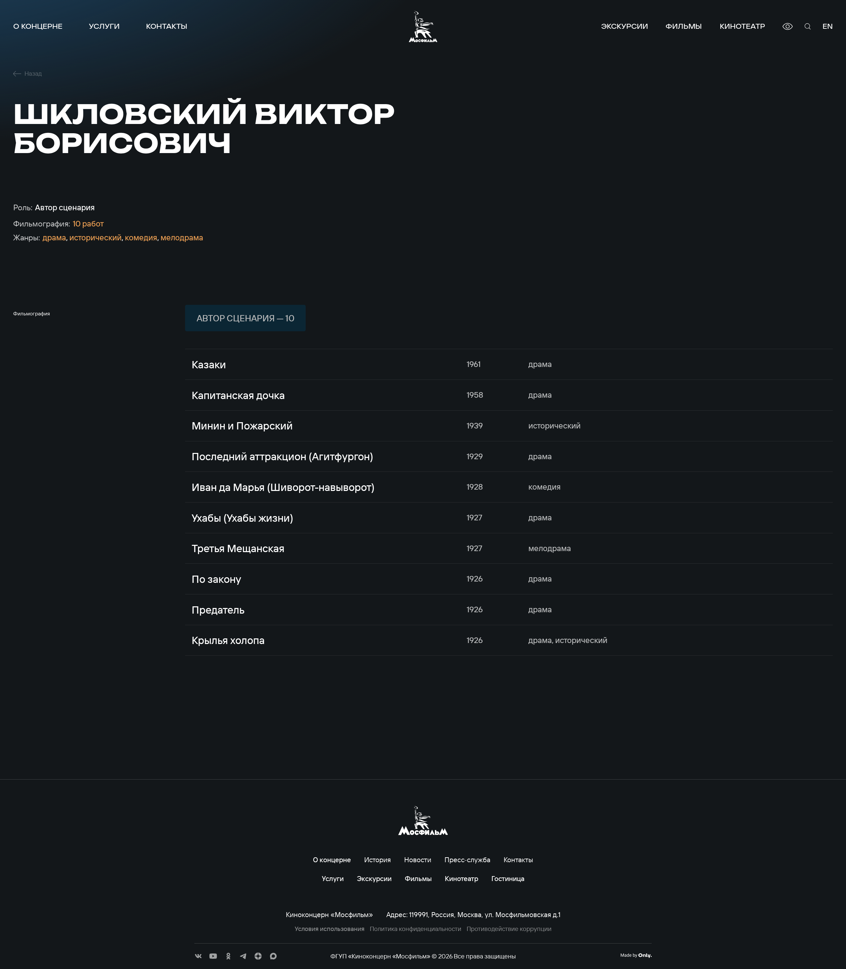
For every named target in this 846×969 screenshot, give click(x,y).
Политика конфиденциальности (415, 928)
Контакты (166, 26)
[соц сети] (198, 956)
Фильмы (684, 26)
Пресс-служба (467, 859)
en (828, 26)
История (377, 859)
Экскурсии (624, 26)
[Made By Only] (636, 955)
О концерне (37, 26)
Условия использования (330, 928)
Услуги (104, 26)
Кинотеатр (742, 26)
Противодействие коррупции (509, 928)
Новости (417, 859)
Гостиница (507, 878)
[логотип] (423, 26)
